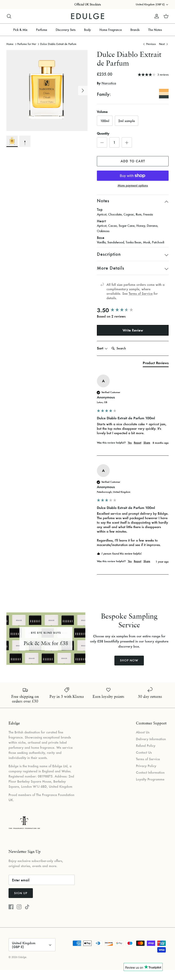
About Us (142, 732)
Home (9, 43)
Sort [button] (100, 348)
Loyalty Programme (150, 779)
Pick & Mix (20, 30)
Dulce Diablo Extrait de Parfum (58, 43)
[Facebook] (11, 906)
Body (87, 30)
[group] (133, 310)
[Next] (83, 90)
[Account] (155, 16)
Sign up (20, 893)
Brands (135, 30)
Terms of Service (141, 293)
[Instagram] (19, 906)
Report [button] (137, 442)
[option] (47, 90)
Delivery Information (151, 739)
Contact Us (144, 752)
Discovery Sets (66, 30)
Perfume (41, 30)
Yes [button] (130, 442)
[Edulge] (87, 16)
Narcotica (109, 83)
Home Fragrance (110, 30)
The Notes (155, 30)
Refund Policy (145, 745)
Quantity (103, 133)
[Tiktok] (27, 906)
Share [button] (146, 442)
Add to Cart (133, 161)
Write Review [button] (132, 330)
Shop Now (129, 660)
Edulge (22, 957)
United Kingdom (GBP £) (150, 4)
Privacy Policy (146, 766)
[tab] (156, 364)
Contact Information (150, 772)
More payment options (133, 185)
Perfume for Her (26, 43)
